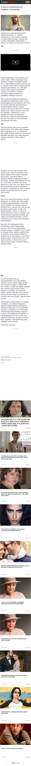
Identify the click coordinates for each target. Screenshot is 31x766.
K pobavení (27, 428)
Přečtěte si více (15, 763)
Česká (8, 2)
